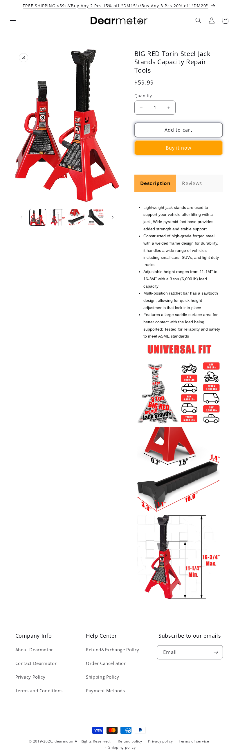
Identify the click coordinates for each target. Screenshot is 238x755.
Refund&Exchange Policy (112, 649)
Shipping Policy (102, 677)
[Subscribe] (215, 652)
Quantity (143, 95)
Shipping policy (122, 747)
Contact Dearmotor (36, 663)
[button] (12, 20)
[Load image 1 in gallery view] (38, 217)
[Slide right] (112, 217)
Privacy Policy (30, 677)
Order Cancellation (106, 663)
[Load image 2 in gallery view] (57, 217)
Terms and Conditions (39, 690)
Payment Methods (105, 690)
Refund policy (130, 741)
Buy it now (179, 148)
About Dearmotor (34, 649)
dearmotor (65, 741)
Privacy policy (160, 741)
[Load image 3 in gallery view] (76, 217)
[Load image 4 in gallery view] (96, 217)
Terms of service (194, 741)
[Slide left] (21, 217)
